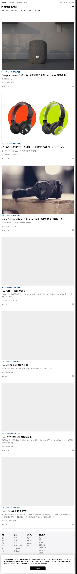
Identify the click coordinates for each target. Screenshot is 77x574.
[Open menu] (73, 7)
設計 (16, 11)
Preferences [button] (44, 563)
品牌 (34, 11)
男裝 (15, 538)
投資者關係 (42, 548)
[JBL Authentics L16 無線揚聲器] (38, 407)
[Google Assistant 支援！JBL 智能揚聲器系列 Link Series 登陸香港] (38, 46)
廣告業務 (42, 550)
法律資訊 (42, 553)
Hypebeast (30, 538)
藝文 (12, 11)
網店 (39, 11)
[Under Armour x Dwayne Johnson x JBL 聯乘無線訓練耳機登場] (38, 189)
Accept (38, 568)
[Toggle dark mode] (69, 7)
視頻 (30, 11)
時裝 (3, 11)
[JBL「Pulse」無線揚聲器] (38, 481)
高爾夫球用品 (18, 546)
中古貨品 (17, 548)
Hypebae (29, 543)
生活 (25, 11)
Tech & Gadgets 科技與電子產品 (11, 72)
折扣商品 (17, 551)
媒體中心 (42, 542)
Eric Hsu (7, 226)
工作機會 (42, 545)
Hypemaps (30, 540)
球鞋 (7, 11)
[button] (42, 87)
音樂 (21, 11)
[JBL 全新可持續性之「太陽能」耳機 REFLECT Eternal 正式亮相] (38, 118)
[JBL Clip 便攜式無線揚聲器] (38, 335)
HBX (28, 546)
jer (5, 83)
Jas (6, 300)
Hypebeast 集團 (43, 539)
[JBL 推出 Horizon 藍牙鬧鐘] (38, 261)
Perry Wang (8, 154)
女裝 (15, 540)
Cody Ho (7, 372)
